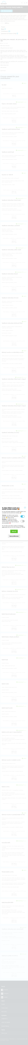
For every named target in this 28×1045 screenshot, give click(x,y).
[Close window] (25, 508)
